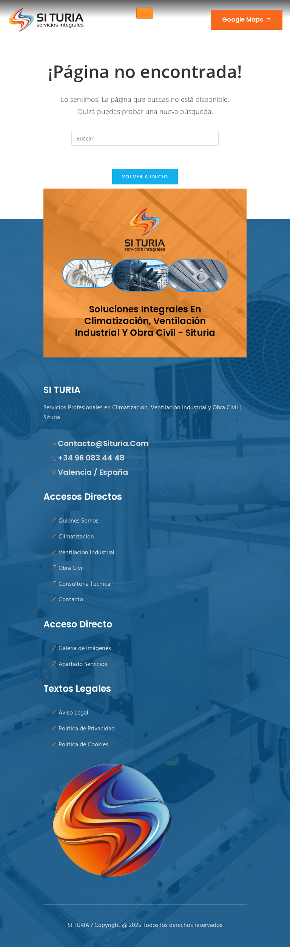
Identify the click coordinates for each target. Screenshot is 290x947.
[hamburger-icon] (144, 13)
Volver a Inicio (145, 176)
